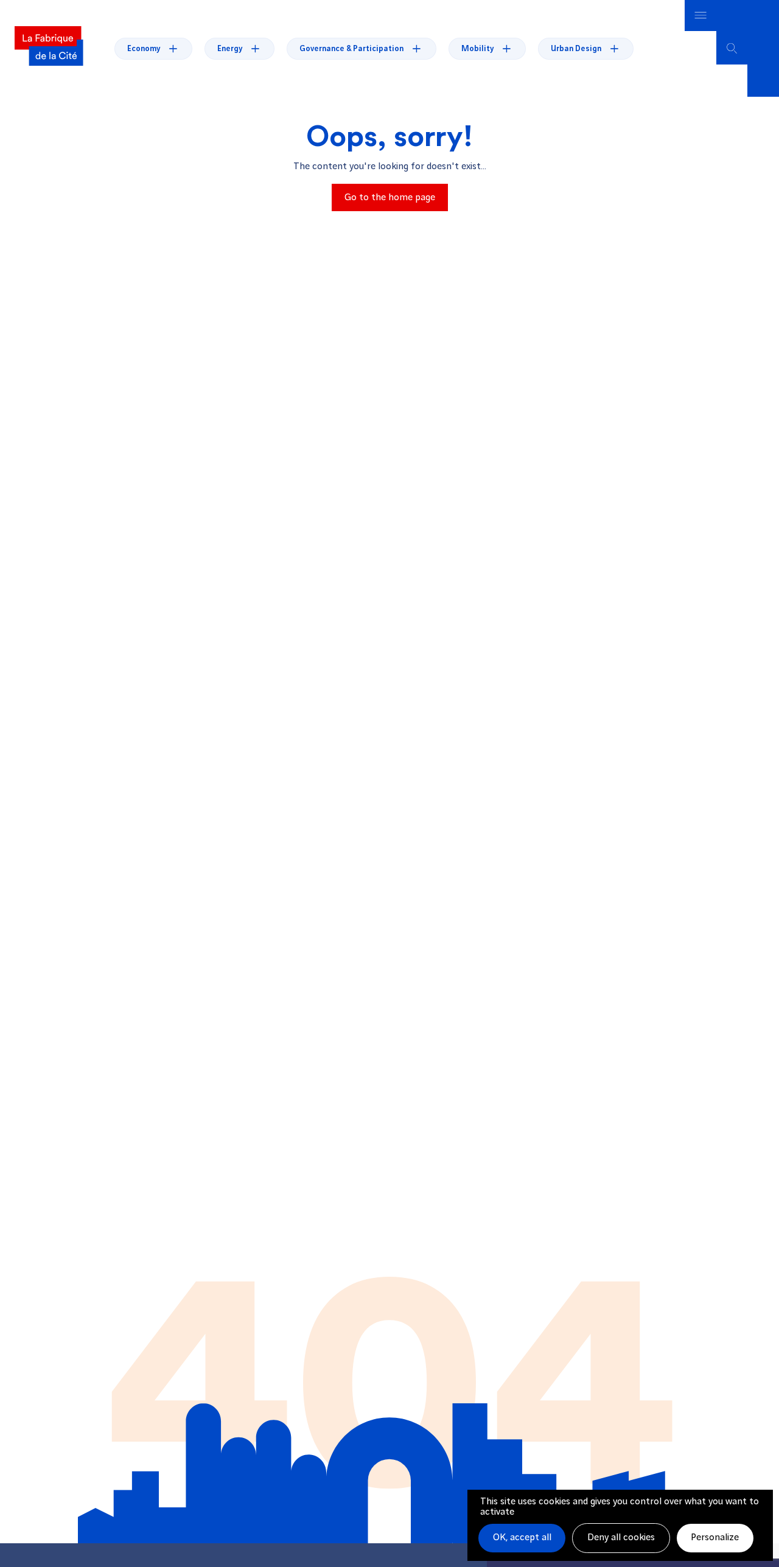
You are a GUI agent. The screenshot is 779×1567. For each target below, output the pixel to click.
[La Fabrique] (48, 48)
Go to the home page (389, 197)
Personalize (715, 1537)
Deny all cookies (621, 1537)
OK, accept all (522, 1537)
